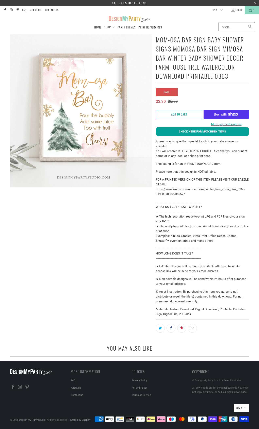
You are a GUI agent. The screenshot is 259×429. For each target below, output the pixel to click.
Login (239, 10)
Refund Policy (139, 387)
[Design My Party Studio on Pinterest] (17, 10)
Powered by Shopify (79, 419)
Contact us (52, 10)
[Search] (250, 26)
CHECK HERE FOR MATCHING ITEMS (202, 131)
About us (35, 10)
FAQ (24, 10)
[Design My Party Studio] (129, 19)
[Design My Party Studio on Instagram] (11, 10)
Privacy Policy (139, 380)
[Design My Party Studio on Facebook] (4, 10)
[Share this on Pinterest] (181, 328)
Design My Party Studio (32, 419)
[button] (109, 27)
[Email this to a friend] (192, 328)
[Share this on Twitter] (160, 328)
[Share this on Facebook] (171, 328)
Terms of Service (141, 394)
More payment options (226, 124)
